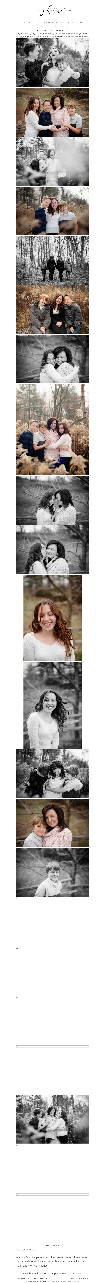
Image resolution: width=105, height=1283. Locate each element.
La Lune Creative (73, 1281)
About (31, 22)
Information (48, 22)
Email (81, 22)
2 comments (52, 1245)
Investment (60, 22)
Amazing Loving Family (79, 1278)
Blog (39, 22)
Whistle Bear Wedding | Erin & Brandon (32, 1278)
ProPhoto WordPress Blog (57, 1281)
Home (24, 22)
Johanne (19, 1274)
